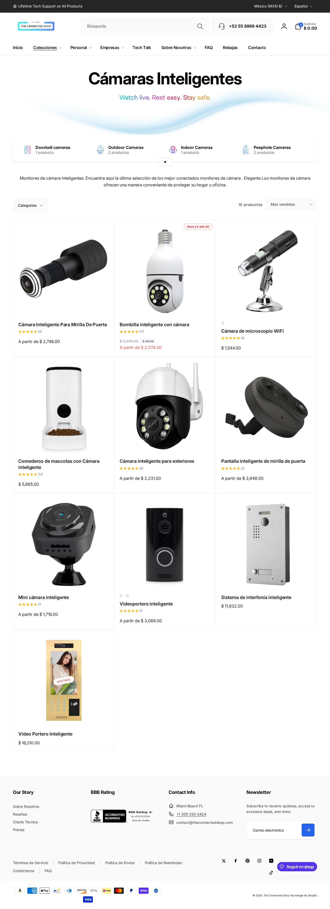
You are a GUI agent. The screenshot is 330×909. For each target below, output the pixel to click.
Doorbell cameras (53, 147)
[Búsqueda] (200, 26)
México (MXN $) (268, 6)
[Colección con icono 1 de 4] (165, 162)
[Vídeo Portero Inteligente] (64, 716)
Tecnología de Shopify (303, 895)
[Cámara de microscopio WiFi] (266, 307)
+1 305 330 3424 (191, 814)
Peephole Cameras (272, 147)
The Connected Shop (276, 895)
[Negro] (222, 323)
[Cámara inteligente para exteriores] (165, 443)
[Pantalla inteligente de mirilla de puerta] (266, 443)
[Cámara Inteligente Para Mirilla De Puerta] (64, 307)
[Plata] (121, 595)
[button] (306, 26)
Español (301, 6)
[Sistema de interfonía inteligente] (266, 579)
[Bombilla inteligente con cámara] (165, 307)
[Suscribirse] (308, 830)
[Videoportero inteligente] (165, 579)
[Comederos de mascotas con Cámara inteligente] (64, 443)
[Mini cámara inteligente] (64, 579)
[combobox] (144, 26)
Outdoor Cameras (126, 147)
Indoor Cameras (197, 147)
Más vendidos (283, 204)
